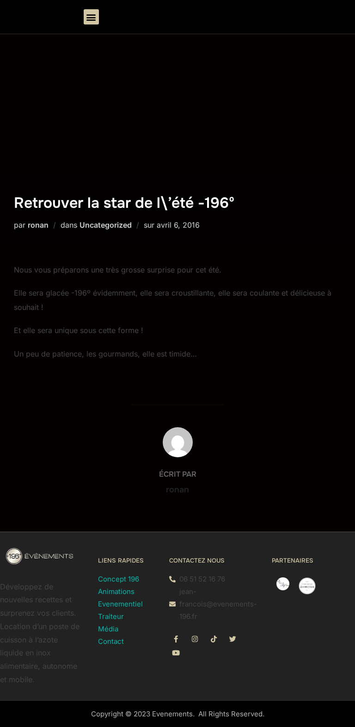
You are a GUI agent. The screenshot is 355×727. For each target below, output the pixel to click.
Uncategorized (106, 225)
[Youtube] (176, 653)
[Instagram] (195, 639)
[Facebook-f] (176, 639)
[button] (91, 16)
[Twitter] (233, 639)
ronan (38, 225)
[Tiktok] (214, 639)
